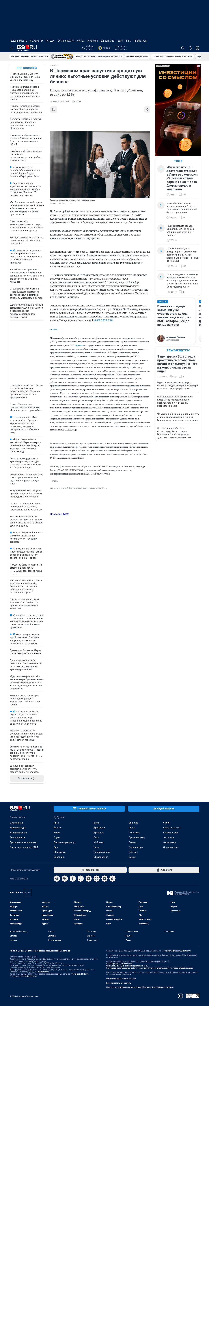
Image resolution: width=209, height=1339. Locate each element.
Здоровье (59, 857)
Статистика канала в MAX (24, 847)
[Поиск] (183, 48)
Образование (101, 857)
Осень (132, 827)
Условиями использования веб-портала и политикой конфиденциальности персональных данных (149, 968)
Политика (134, 832)
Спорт (166, 822)
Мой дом (98, 842)
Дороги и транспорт (64, 842)
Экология (168, 837)
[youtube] (104, 878)
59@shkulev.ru (43, 972)
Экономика (169, 842)
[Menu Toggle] (11, 48)
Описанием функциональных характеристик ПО (127, 966)
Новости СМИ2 (59, 514)
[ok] (73, 878)
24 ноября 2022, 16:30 (59, 101)
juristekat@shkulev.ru (80, 974)
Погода (50, 41)
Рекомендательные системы (118, 983)
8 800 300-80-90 (103, 320)
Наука (97, 847)
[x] (96, 878)
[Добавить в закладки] (53, 109)
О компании (16, 822)
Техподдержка (17, 837)
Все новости (27, 68)
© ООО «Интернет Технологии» (24, 996)
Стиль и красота (172, 827)
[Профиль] (197, 48)
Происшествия (137, 837)
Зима (96, 822)
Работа (132, 842)
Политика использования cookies (121, 979)
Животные (59, 852)
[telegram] (57, 878)
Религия (133, 852)
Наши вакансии (18, 832)
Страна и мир (170, 832)
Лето (96, 837)
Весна (57, 832)
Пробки (105, 48)
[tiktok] (112, 878)
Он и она (133, 822)
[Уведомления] (190, 48)
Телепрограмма (66, 41)
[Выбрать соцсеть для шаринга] (147, 109)
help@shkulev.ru (29, 976)
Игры (128, 41)
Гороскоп (92, 41)
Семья (132, 857)
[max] (89, 878)
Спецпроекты (170, 847)
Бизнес (58, 827)
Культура (98, 832)
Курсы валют (108, 41)
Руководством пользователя (119, 964)
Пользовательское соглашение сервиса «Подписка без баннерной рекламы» (140, 987)
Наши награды (18, 827)
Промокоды (140, 41)
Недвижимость (18, 41)
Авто (56, 822)
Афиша (81, 41)
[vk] (65, 878)
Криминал (99, 827)
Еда (56, 847)
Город (57, 837)
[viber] (81, 878)
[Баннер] (62, 56)
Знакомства (36, 41)
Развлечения (136, 847)
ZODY (120, 41)
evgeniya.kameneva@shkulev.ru (177, 951)
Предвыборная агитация (23, 842)
